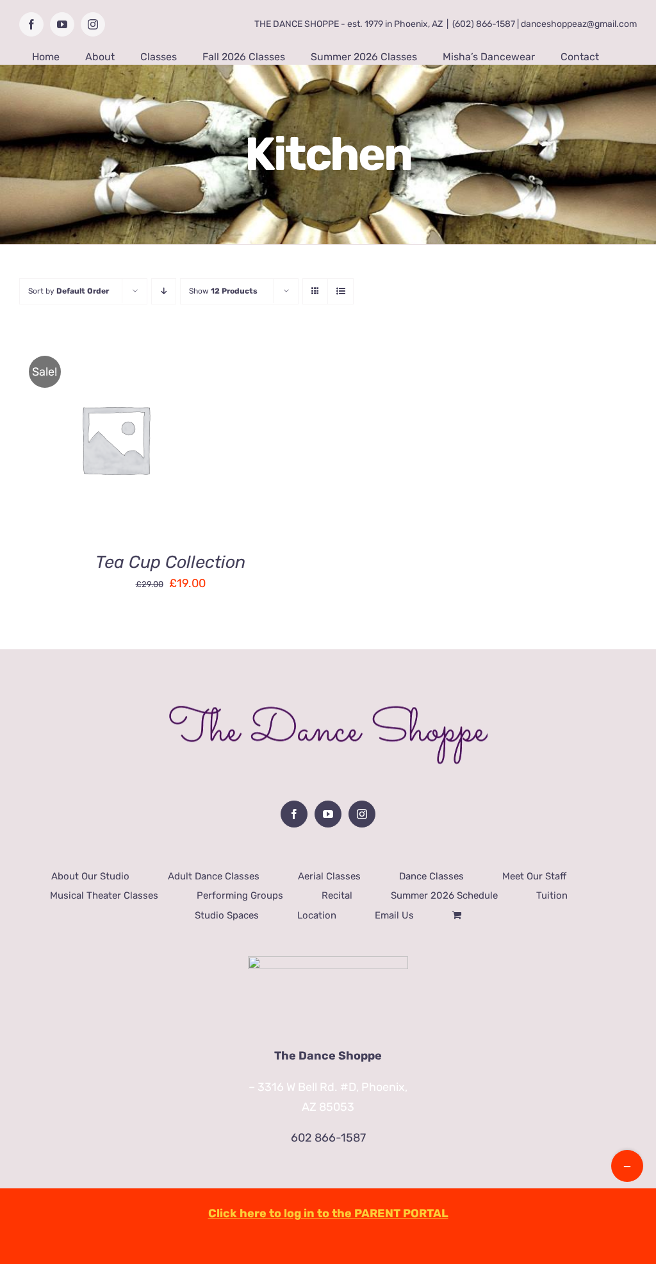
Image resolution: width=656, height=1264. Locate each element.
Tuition (552, 895)
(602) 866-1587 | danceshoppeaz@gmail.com (544, 24)
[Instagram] (361, 814)
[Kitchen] (115, 439)
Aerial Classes (329, 876)
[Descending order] (163, 291)
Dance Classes (431, 876)
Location (316, 915)
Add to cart (74, 448)
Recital (337, 895)
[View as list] (340, 291)
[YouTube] (328, 814)
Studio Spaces (227, 915)
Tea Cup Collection (170, 562)
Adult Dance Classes (213, 876)
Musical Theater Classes (104, 895)
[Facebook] (294, 814)
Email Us (394, 915)
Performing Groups (240, 895)
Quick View (161, 448)
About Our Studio (90, 876)
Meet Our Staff (534, 876)
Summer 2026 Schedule (444, 895)
